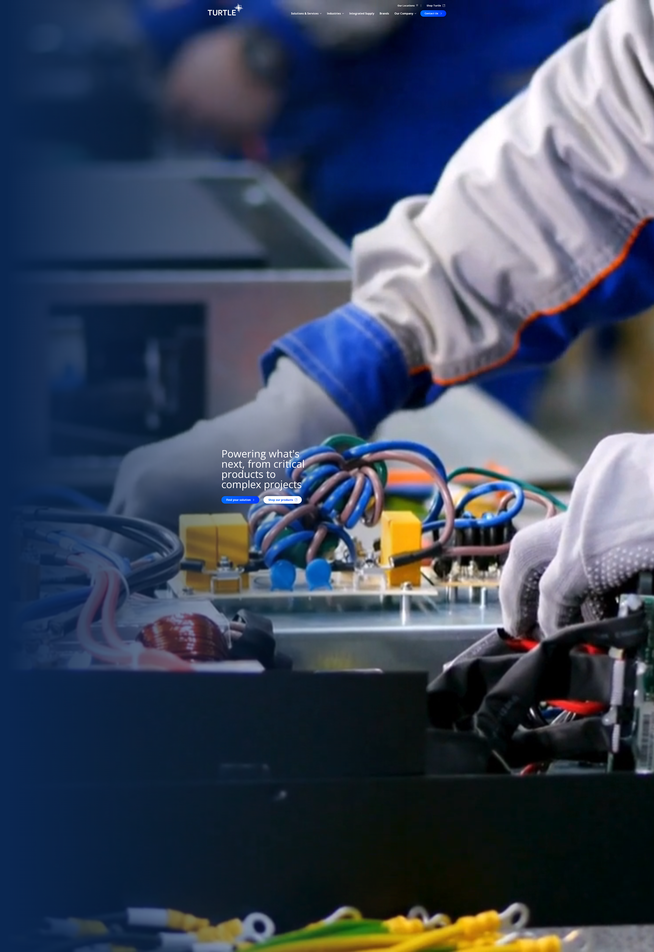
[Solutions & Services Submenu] (320, 13)
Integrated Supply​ (361, 13)
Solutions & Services (304, 13)
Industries (334, 13)
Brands (384, 13)
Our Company (403, 13)
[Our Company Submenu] (415, 13)
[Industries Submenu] (343, 13)
